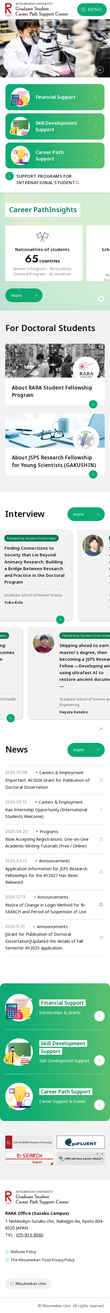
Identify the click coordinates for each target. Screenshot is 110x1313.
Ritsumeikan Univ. (28, 1285)
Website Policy (20, 1252)
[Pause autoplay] (100, 69)
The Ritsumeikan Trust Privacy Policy (40, 1260)
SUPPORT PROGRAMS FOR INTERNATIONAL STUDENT (45, 179)
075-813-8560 (29, 1235)
